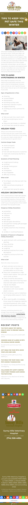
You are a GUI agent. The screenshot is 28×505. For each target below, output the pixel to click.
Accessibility (5, 491)
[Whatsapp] (22, 33)
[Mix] (19, 33)
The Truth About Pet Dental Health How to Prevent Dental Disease (12, 330)
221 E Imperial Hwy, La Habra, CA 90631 (14, 435)
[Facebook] (2, 33)
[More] (25, 33)
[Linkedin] (11, 33)
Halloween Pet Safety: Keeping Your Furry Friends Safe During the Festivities (13, 372)
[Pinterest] (13, 33)
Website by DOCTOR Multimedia (18, 491)
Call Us (15, 503)
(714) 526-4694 (14, 438)
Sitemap (24, 489)
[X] (5, 33)
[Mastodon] (16, 33)
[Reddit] (8, 33)
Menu (2, 13)
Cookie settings (14, 500)
